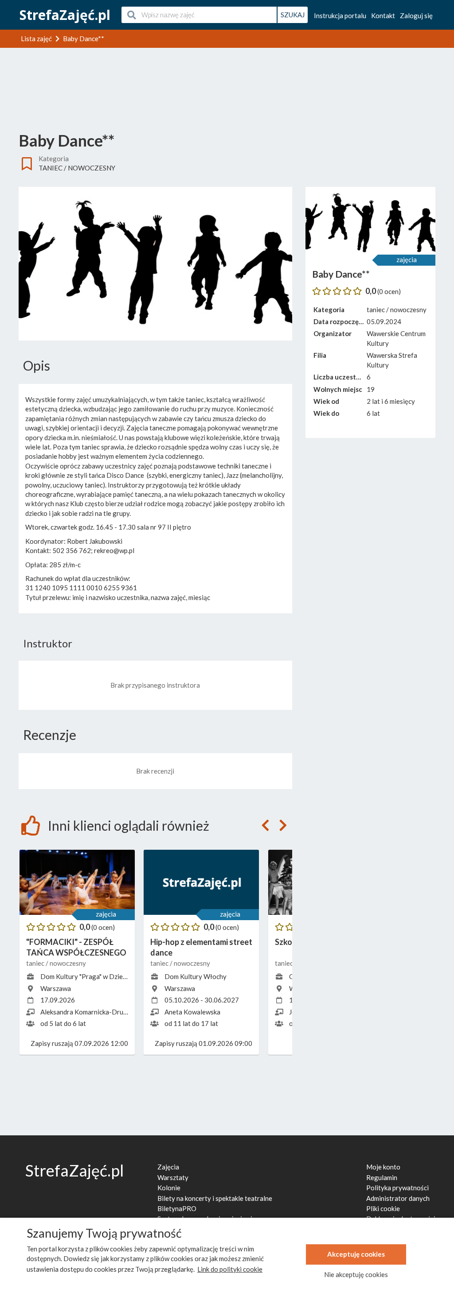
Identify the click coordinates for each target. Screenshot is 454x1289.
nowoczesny (91, 168)
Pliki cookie (383, 1208)
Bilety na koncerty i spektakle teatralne (214, 1198)
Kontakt (383, 15)
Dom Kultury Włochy (195, 976)
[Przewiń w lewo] (265, 825)
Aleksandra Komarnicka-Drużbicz (89, 1012)
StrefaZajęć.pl (65, 15)
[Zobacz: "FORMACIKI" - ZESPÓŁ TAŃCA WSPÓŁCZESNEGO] (77, 882)
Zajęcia (168, 1167)
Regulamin (381, 1177)
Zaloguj (416, 15)
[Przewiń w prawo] (283, 825)
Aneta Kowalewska (192, 1012)
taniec (51, 168)
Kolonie (168, 1188)
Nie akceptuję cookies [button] (356, 1274)
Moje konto (383, 1167)
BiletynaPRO (176, 1208)
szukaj (293, 15)
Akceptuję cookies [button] (356, 1254)
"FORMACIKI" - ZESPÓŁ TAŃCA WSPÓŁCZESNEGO (76, 947)
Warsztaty (172, 1177)
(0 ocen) (103, 927)
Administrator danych (398, 1198)
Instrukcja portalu (340, 15)
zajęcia (106, 914)
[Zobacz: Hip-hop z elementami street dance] (201, 882)
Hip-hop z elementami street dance (201, 947)
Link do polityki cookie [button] (229, 1269)
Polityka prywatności (397, 1188)
